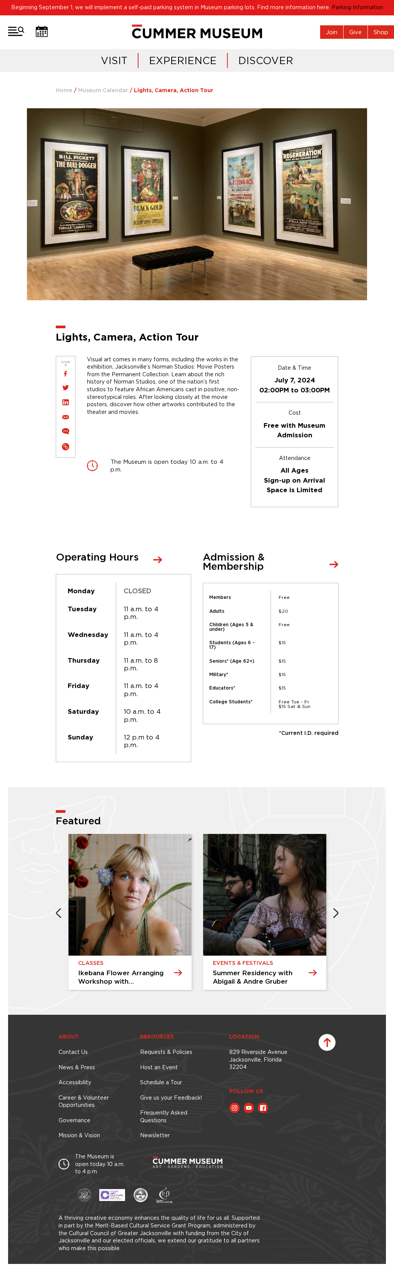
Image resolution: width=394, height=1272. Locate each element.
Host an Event (159, 1067)
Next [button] (336, 913)
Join (331, 32)
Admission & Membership (234, 562)
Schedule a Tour (161, 1082)
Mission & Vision (79, 1135)
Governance (74, 1120)
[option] (131, 913)
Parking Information (357, 7)
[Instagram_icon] (234, 1108)
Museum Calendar (103, 90)
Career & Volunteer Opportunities (83, 1101)
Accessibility (74, 1082)
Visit (114, 60)
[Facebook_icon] (263, 1108)
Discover (265, 60)
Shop (381, 32)
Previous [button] (58, 913)
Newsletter (155, 1135)
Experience (183, 60)
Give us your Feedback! (171, 1098)
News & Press (76, 1067)
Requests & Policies (166, 1052)
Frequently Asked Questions (163, 1116)
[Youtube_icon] (249, 1108)
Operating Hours (97, 557)
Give (355, 32)
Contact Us (73, 1052)
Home (64, 90)
